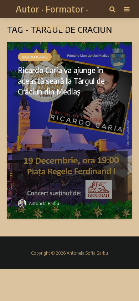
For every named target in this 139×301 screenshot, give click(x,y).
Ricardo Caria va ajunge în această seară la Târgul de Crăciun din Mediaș (61, 80)
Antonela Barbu (43, 203)
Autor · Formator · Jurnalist (52, 17)
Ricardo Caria (35, 57)
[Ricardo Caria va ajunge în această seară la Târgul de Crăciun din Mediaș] (69, 129)
